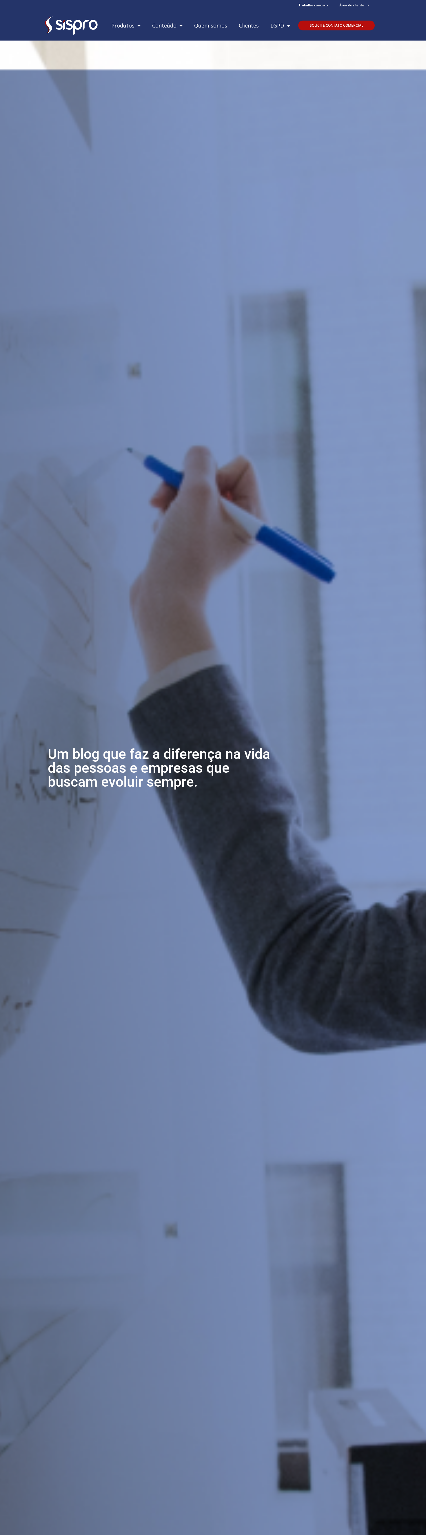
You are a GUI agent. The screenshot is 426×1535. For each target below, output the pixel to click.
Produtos (122, 25)
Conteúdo (164, 25)
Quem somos (210, 25)
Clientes (249, 25)
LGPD (277, 25)
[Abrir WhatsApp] (411, 1520)
